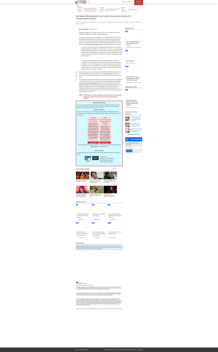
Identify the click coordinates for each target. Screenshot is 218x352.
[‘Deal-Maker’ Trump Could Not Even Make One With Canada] (133, 70)
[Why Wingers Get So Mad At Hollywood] (99, 208)
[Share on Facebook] (76, 72)
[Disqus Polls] (99, 265)
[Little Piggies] (133, 54)
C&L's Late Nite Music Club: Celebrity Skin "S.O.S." (133, 43)
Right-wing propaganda (107, 96)
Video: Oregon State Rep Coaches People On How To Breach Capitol (99, 233)
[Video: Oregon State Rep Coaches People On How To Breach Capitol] (99, 226)
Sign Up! (129, 150)
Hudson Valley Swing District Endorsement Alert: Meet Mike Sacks (135, 125)
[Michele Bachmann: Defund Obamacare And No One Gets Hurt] (83, 226)
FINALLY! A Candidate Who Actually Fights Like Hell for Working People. (136, 130)
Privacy (130, 349)
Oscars (114, 95)
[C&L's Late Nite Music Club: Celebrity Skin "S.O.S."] (133, 35)
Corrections (140, 349)
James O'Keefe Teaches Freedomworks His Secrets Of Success (115, 215)
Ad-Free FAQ (94, 146)
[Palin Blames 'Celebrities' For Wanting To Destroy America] (83, 208)
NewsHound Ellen (129, 82)
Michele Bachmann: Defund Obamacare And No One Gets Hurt (82, 233)
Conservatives (87, 95)
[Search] (133, 2)
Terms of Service (82, 248)
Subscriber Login (138, 3)
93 (92, 204)
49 (126, 89)
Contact (116, 349)
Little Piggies (130, 61)
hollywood (99, 95)
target (115, 96)
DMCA (134, 349)
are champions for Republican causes (93, 44)
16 (108, 204)
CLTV (88, 1)
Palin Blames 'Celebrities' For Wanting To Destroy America (83, 215)
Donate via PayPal (95, 158)
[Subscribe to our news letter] (131, 2)
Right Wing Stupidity (95, 96)
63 (92, 222)
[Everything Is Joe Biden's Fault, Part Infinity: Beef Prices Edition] (133, 93)
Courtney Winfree (129, 47)
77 (76, 79)
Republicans (86, 96)
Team (105, 349)
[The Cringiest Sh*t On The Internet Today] (115, 226)
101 (126, 66)
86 (126, 31)
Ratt (127, 63)
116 (109, 222)
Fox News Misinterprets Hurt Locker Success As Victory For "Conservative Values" (103, 17)
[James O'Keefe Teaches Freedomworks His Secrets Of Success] (115, 208)
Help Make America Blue (133, 134)
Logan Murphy (84, 29)
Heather (127, 107)
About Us (110, 349)
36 (76, 222)
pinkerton (119, 95)
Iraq (111, 95)
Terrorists (85, 98)
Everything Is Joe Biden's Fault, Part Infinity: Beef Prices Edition (132, 102)
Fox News (93, 95)
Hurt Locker (106, 95)
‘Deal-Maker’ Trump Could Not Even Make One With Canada (133, 78)
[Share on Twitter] (76, 75)
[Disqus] (99, 295)
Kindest (88, 161)
